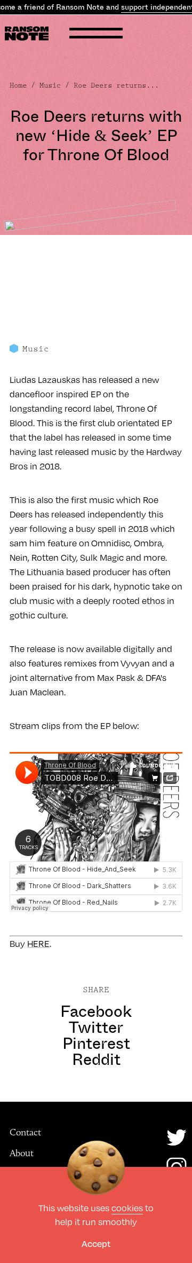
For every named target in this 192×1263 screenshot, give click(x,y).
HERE (38, 943)
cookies (127, 1208)
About (22, 1153)
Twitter (96, 1027)
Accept (96, 1243)
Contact (25, 1132)
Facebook (96, 1011)
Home (18, 85)
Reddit (96, 1059)
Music (50, 85)
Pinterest (96, 1043)
